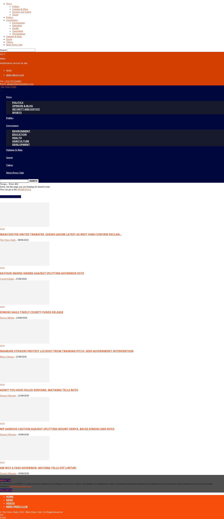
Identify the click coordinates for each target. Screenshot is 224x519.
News (9, 3)
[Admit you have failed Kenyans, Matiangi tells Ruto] (24, 381)
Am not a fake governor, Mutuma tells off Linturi (38, 468)
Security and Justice (21, 12)
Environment (18, 23)
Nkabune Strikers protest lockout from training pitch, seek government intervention (66, 351)
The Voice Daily (8, 240)
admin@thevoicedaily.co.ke (20, 84)
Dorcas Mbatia (7, 318)
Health (15, 28)
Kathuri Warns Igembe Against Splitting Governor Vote (42, 273)
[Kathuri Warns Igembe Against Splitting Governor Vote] (24, 265)
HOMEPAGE (24, 189)
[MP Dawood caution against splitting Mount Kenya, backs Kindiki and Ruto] (24, 420)
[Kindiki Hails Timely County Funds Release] (24, 304)
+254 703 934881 (12, 81)
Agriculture (17, 31)
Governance (12, 20)
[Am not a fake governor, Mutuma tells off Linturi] (24, 459)
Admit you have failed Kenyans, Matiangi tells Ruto (39, 390)
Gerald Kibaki (7, 279)
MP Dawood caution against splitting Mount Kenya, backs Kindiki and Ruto (57, 429)
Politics (15, 6)
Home (9, 496)
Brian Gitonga (7, 356)
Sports (15, 14)
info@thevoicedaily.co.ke (20, 486)
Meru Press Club (14, 44)
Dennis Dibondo (8, 395)
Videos (9, 42)
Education (17, 25)
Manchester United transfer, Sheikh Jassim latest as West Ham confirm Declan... (61, 234)
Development (18, 34)
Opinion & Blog (20, 9)
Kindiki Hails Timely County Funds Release (31, 312)
